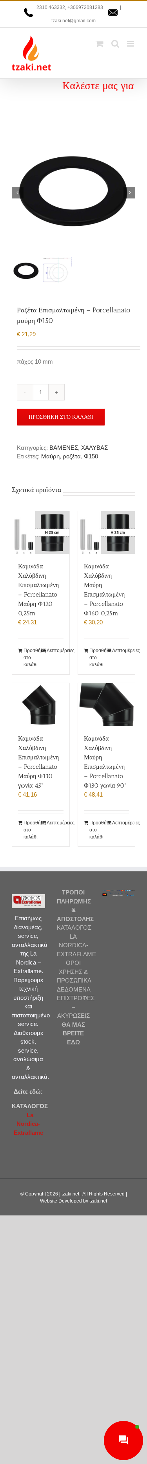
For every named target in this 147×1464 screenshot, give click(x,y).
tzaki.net (70, 1194)
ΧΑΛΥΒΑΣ (94, 447)
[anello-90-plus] (73, 192)
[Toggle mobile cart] (99, 44)
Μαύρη (50, 456)
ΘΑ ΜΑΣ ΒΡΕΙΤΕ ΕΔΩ (73, 1033)
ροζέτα (72, 456)
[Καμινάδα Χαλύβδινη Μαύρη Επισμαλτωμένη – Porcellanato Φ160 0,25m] (106, 532)
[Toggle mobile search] (115, 44)
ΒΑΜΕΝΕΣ (63, 447)
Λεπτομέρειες (55, 650)
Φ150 (91, 456)
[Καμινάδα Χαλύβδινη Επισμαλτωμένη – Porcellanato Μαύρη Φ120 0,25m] (40, 532)
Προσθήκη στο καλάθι (61, 416)
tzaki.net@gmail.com (73, 20)
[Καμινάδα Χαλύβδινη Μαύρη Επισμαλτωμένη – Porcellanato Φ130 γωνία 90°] (106, 704)
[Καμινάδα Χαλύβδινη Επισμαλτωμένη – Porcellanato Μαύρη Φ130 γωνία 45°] (40, 704)
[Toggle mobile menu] (131, 44)
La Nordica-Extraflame (28, 1124)
